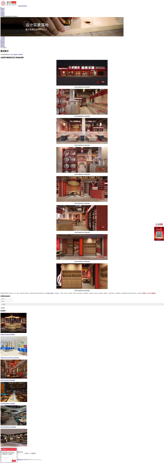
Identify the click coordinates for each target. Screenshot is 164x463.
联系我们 (3, 15)
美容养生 (3, 45)
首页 (12, 54)
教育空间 (3, 43)
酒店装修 (3, 42)
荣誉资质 (3, 13)
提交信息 (33, 453)
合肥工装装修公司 (19, 459)
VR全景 (2, 11)
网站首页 (3, 8)
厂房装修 (3, 38)
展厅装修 (3, 39)
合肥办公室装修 (50, 293)
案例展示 (3, 9)
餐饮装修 (3, 41)
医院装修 (3, 46)
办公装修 (3, 37)
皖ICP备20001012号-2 (36, 459)
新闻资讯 (3, 12)
